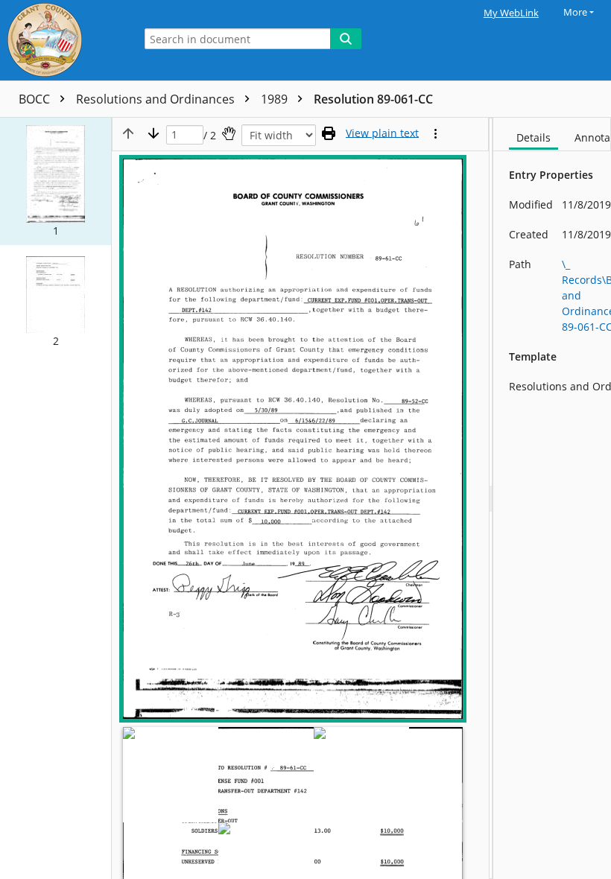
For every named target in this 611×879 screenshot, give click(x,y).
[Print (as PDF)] (328, 133)
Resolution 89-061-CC (373, 99)
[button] (55, 181)
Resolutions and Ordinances (157, 99)
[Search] (345, 38)
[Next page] (153, 133)
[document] (552, 498)
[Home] (63, 40)
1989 (276, 99)
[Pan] (228, 133)
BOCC (36, 99)
